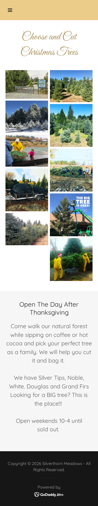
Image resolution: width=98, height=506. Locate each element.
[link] (49, 494)
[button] (15, 10)
